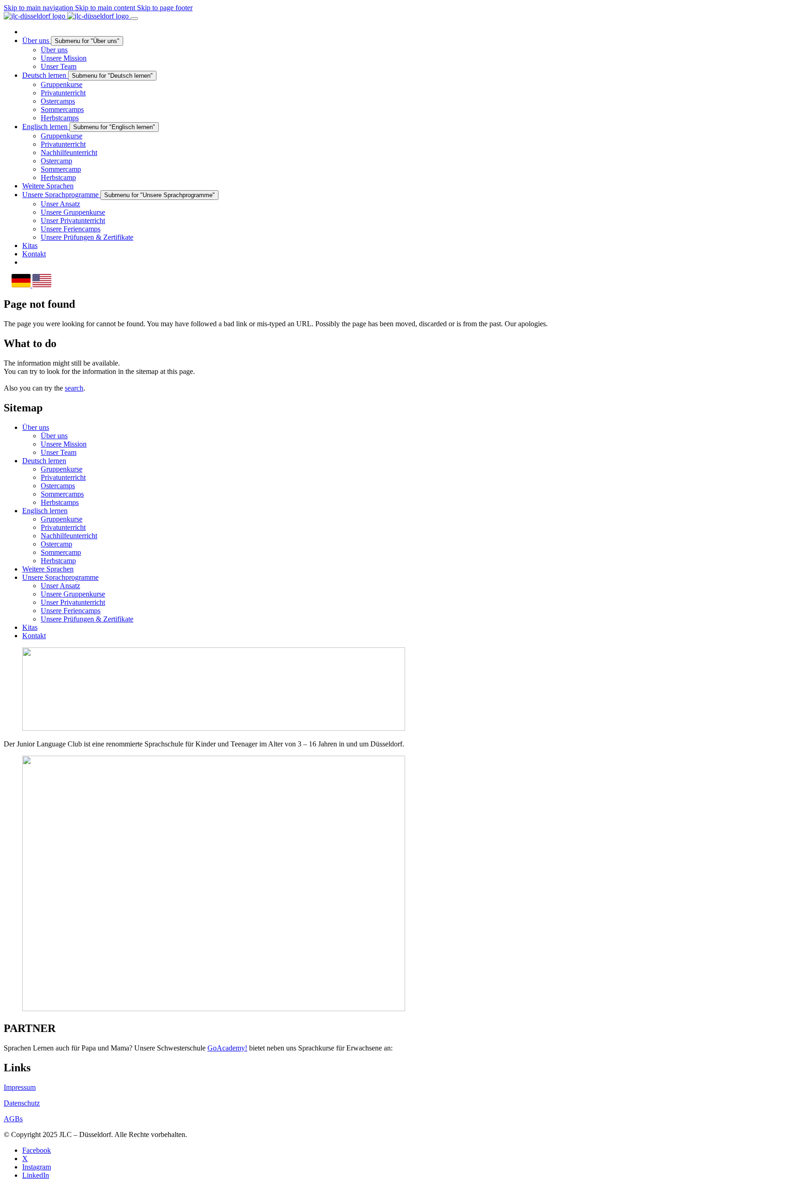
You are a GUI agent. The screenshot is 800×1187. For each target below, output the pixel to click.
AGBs (13, 1119)
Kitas (30, 627)
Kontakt (34, 636)
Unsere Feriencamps (70, 611)
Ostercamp (56, 544)
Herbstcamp (58, 561)
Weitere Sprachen (48, 569)
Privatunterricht (63, 477)
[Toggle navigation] (134, 18)
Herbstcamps (60, 502)
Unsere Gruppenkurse (73, 594)
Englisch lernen (45, 511)
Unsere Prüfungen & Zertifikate (87, 619)
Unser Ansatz (60, 586)
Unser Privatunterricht (73, 602)
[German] (22, 285)
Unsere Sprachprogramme (60, 577)
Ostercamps (58, 486)
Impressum (20, 1087)
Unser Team (58, 452)
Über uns (35, 427)
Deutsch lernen (44, 461)
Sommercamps (62, 494)
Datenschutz (22, 1103)
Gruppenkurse (61, 469)
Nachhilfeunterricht (69, 536)
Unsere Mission (64, 444)
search (74, 388)
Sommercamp (61, 552)
